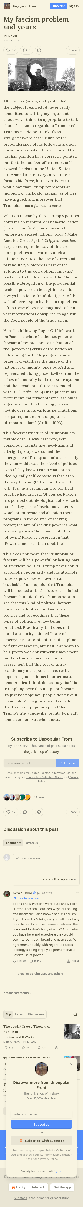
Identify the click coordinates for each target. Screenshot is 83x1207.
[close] (70, 1063)
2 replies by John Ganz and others (40, 974)
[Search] (75, 1014)
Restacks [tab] (31, 843)
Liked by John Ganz (28, 898)
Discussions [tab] (36, 1014)
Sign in (74, 6)
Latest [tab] (19, 1014)
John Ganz (10, 36)
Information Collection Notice (44, 777)
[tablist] (21, 843)
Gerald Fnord (22, 893)
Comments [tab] (13, 843)
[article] (41, 1037)
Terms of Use (62, 773)
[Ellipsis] (77, 892)
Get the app (62, 1187)
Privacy (37, 1177)
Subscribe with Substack (44, 1140)
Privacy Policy (48, 1159)
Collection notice (67, 1177)
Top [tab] (8, 1014)
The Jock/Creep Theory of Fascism (27, 1029)
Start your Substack (30, 1187)
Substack (20, 1198)
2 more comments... (17, 993)
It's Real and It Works (18, 1037)
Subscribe (58, 6)
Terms (48, 1177)
